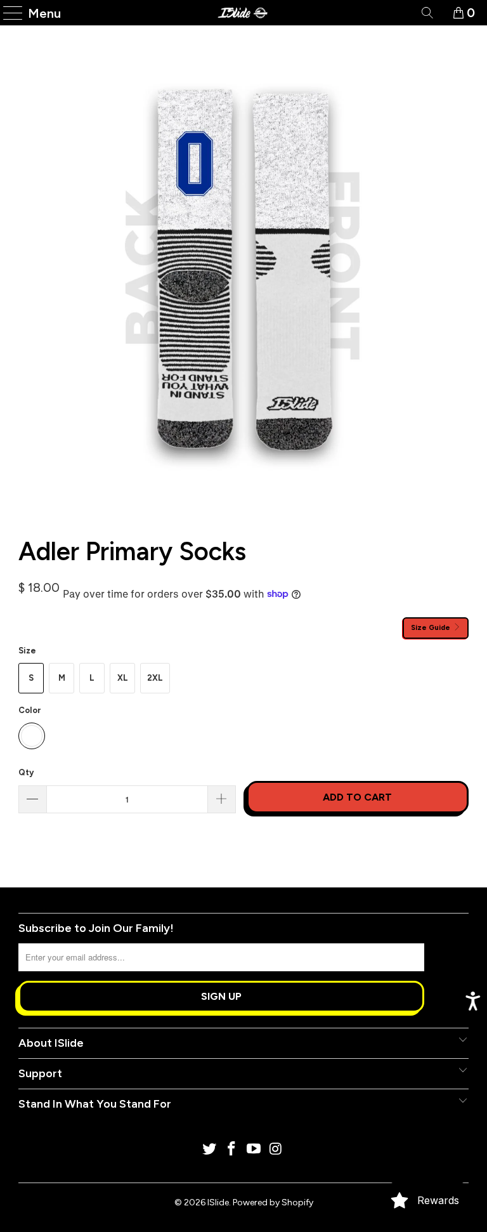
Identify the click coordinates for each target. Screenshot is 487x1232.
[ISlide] (243, 12)
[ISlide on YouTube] (254, 1150)
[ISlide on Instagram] (275, 1150)
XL (122, 678)
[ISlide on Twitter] (209, 1150)
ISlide (218, 1202)
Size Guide (431, 627)
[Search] (426, 12)
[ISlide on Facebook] (232, 1150)
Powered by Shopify (273, 1202)
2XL (155, 678)
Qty (26, 772)
